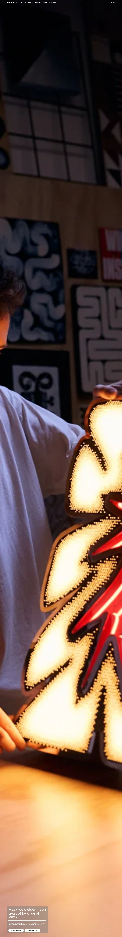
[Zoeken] (1, 2)
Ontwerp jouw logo (16, 930)
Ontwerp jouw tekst (32, 930)
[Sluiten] (120, 2)
